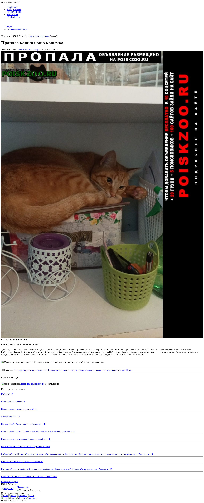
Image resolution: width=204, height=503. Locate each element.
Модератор (22, 487)
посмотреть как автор (28, 49)
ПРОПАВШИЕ (14, 12)
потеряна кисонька (116, 370)
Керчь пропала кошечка (59, 370)
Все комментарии (9, 481)
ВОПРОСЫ (12, 14)
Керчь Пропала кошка (39, 36)
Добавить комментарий (32, 384)
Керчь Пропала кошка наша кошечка (89, 370)
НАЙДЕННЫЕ (14, 9)
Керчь (129, 370)
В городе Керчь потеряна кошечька (30, 370)
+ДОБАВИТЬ (13, 17)
